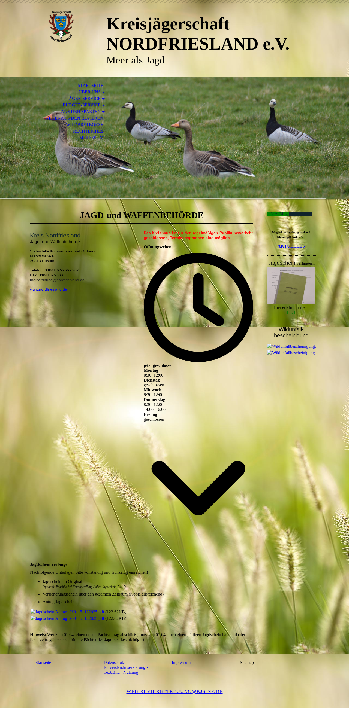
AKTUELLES (291, 246)
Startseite (90, 85)
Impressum (90, 137)
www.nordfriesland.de (48, 289)
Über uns (90, 92)
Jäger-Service (84, 98)
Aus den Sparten (81, 111)
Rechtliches (88, 131)
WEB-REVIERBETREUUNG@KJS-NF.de (175, 691)
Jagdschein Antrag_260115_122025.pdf (69, 611)
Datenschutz (114, 662)
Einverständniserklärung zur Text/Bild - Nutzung (128, 670)
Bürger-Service (82, 105)
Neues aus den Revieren (74, 118)
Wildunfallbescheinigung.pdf (297, 346)
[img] (61, 26)
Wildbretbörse (84, 124)
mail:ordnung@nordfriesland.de (57, 280)
